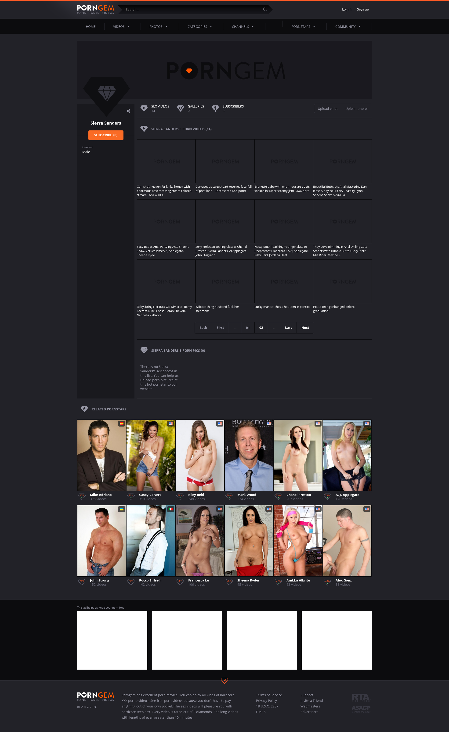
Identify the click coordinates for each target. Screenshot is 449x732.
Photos (156, 26)
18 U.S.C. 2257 (267, 706)
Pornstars (300, 26)
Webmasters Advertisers (310, 709)
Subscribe (105, 135)
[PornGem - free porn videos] (95, 9)
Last (288, 327)
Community (345, 26)
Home (91, 26)
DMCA (261, 712)
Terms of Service (269, 695)
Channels (240, 26)
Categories (197, 26)
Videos (119, 26)
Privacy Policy (266, 700)
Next (305, 327)
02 (261, 327)
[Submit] (267, 9)
